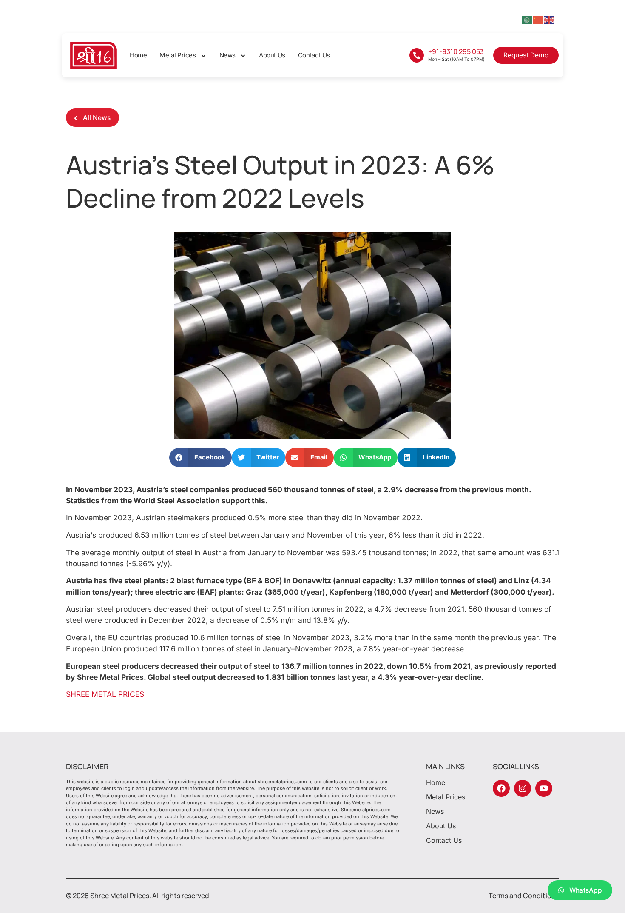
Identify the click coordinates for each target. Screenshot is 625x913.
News (227, 55)
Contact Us (314, 55)
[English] (549, 18)
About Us (272, 55)
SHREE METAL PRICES (105, 694)
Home (138, 55)
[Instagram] (522, 788)
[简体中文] (538, 18)
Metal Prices (177, 55)
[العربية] (527, 18)
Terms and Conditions (524, 895)
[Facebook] (501, 788)
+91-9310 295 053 (456, 51)
